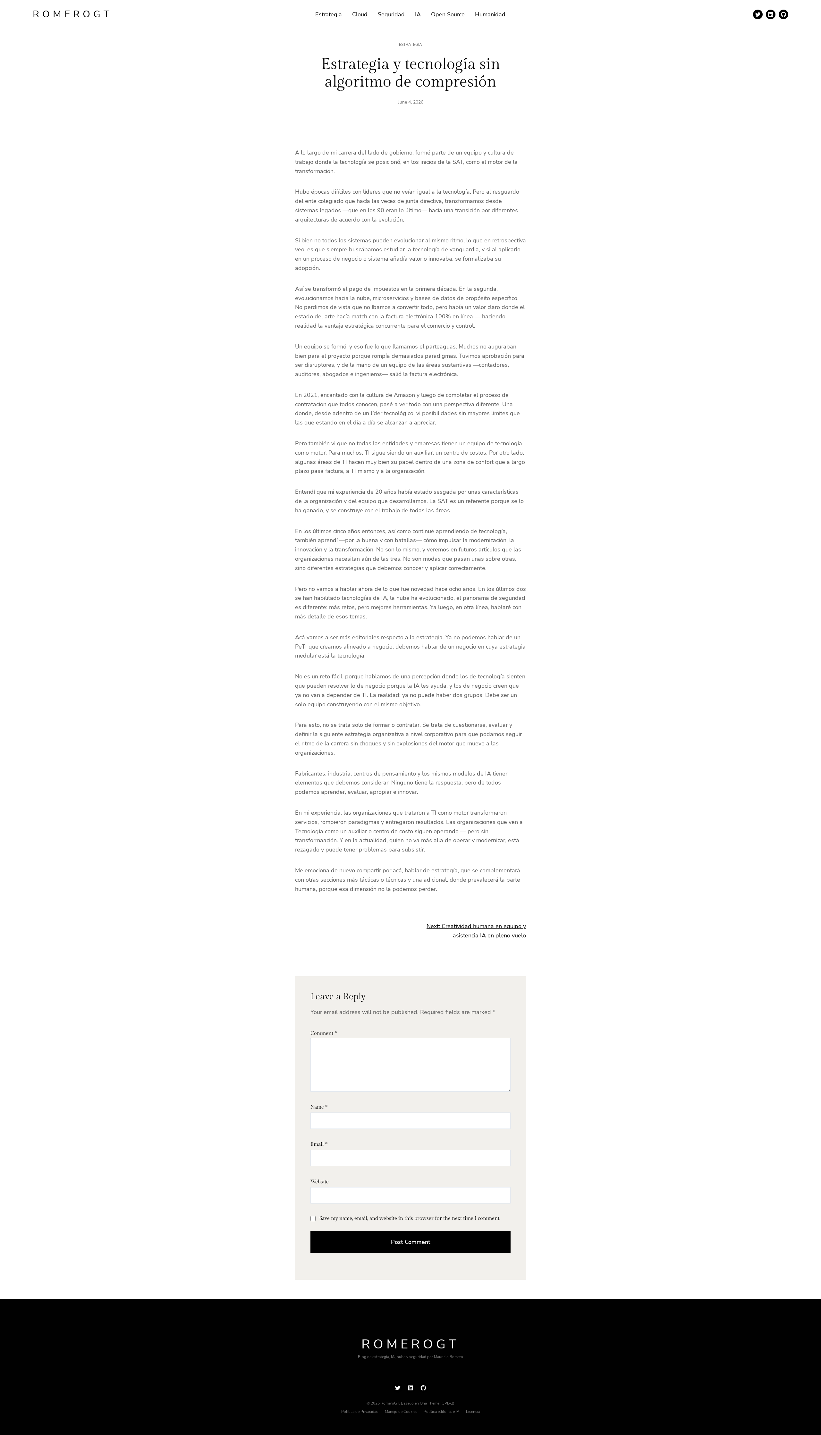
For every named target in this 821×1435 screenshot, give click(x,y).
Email (318, 1144)
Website (319, 1182)
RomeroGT (73, 14)
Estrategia (410, 44)
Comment (323, 1033)
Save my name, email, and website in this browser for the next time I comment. (409, 1218)
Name (318, 1107)
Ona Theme (429, 1403)
